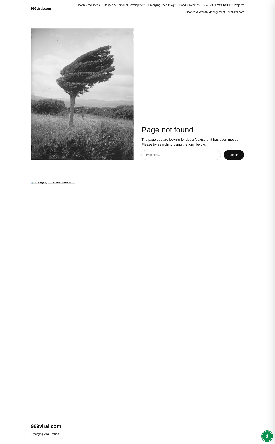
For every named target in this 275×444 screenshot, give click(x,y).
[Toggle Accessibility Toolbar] (267, 436)
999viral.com (41, 8)
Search (233, 154)
